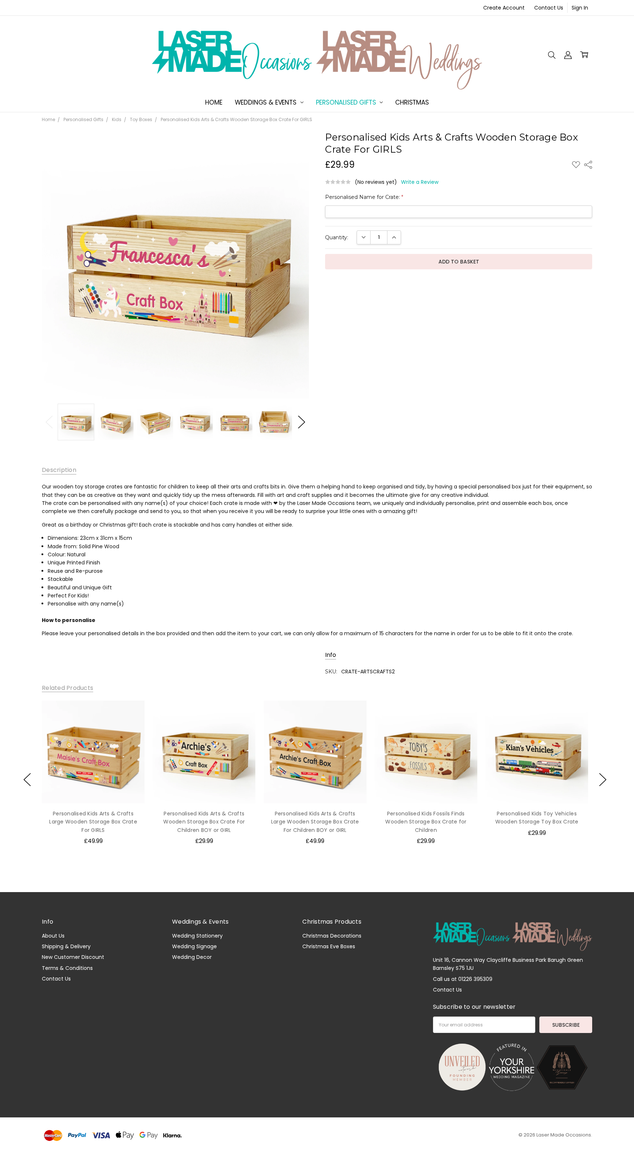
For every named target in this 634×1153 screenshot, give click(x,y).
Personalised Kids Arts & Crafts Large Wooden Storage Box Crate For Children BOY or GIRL (315, 821)
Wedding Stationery (197, 935)
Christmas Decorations (331, 935)
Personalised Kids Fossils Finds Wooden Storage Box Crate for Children (425, 821)
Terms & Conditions (67, 968)
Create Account (504, 7)
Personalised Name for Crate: (364, 197)
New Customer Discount (73, 957)
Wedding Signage (194, 946)
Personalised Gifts (347, 102)
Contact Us (548, 7)
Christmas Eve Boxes (328, 946)
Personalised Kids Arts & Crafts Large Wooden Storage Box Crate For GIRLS (93, 821)
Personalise (93, 788)
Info (330, 655)
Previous (49, 422)
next (603, 779)
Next (301, 422)
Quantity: (336, 237)
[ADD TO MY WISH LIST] (131, 713)
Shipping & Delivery (66, 946)
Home (213, 102)
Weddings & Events (266, 102)
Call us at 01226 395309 (462, 979)
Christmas (412, 102)
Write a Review (419, 182)
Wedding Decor (192, 957)
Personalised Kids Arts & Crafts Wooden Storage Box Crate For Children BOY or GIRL (204, 821)
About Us (53, 935)
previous (27, 779)
